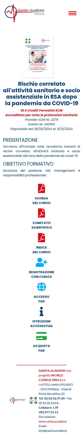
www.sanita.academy (53, 421)
